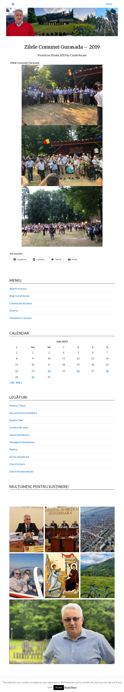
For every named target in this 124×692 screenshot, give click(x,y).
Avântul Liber (16, 420)
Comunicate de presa (20, 303)
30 (32, 377)
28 (107, 370)
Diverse (13, 310)
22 (16, 370)
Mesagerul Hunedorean (22, 442)
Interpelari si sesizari (20, 317)
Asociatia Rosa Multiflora (23, 412)
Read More (70, 687)
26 (78, 370)
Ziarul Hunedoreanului (21, 471)
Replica (13, 449)
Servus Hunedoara (19, 456)
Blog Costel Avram (19, 295)
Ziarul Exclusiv (17, 464)
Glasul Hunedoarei (19, 434)
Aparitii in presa (17, 288)
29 (16, 377)
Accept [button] (58, 687)
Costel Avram (78, 55)
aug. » (19, 382)
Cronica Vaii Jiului (18, 427)
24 (49, 370)
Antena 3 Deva (17, 405)
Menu (109, 3)
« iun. (12, 382)
